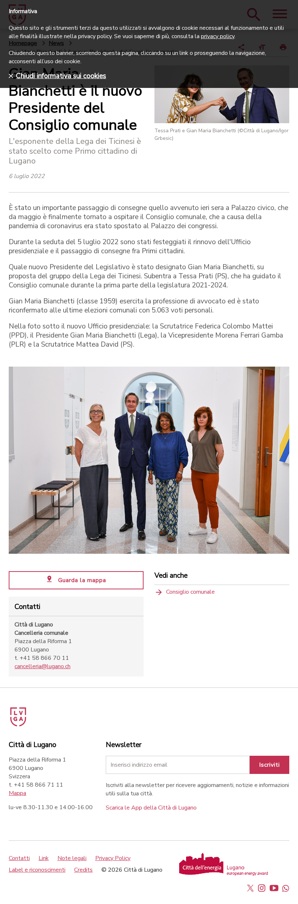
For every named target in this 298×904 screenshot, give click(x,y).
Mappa (17, 793)
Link (44, 858)
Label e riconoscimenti (37, 870)
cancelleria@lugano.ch (43, 666)
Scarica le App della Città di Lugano (151, 808)
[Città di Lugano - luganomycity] (250, 888)
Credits (83, 870)
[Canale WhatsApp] (285, 888)
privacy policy (217, 36)
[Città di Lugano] (28, 714)
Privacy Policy (112, 858)
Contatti (19, 858)
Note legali (71, 858)
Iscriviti (269, 765)
